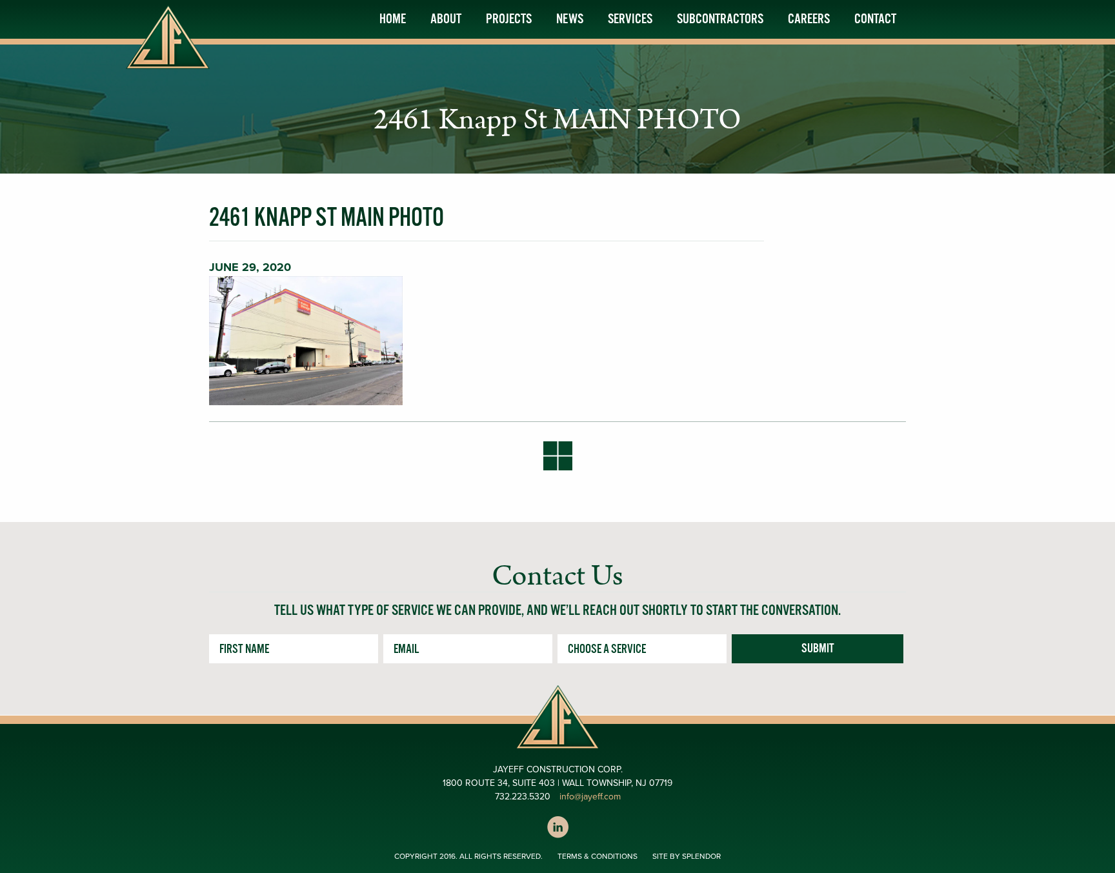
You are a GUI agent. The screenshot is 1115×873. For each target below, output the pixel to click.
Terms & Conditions (598, 856)
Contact (875, 19)
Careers (809, 19)
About (445, 19)
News (569, 19)
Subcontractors (720, 19)
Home (392, 19)
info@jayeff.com (590, 796)
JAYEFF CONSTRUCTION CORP (170, 50)
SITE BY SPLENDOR (686, 856)
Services (630, 19)
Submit (817, 649)
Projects (509, 19)
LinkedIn (557, 827)
